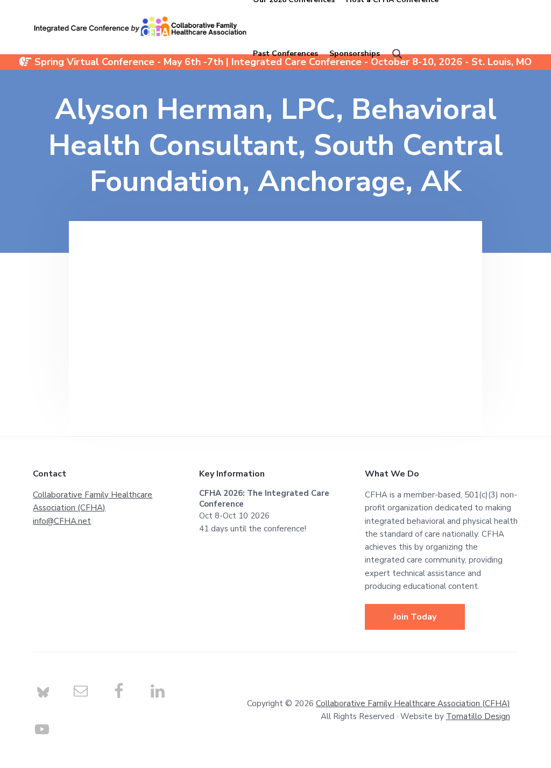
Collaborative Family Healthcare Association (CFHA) (413, 703)
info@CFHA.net (62, 521)
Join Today (414, 617)
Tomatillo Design (478, 716)
